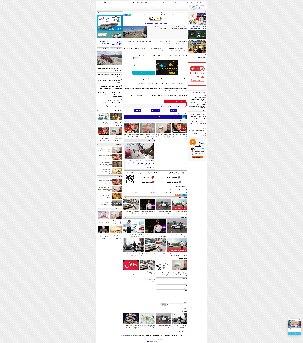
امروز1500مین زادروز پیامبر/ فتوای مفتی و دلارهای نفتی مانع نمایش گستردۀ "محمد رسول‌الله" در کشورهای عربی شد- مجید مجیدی (110, 94)
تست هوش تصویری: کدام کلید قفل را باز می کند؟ (197, 134)
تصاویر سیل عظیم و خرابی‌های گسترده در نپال (110, 106)
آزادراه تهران (168, 189)
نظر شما (185, 279)
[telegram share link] (128, 15)
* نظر (186, 291)
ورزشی (160, 2)
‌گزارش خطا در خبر (137, 14)
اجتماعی (181, 14)
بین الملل (156, 2)
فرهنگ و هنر (152, 2)
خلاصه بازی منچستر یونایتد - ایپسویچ (197, 28)
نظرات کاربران (155, 110)
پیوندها (151, 335)
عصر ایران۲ (173, 335)
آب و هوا (185, 2)
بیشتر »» (191, 12)
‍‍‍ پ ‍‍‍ (164, 14)
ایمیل (186, 286)
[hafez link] (155, 19)
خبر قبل (138, 110)
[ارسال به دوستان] (160, 14)
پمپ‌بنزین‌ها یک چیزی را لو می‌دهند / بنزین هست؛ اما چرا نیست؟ (141, 160)
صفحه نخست (185, 14)
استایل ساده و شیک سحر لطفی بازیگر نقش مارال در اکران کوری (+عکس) (197, 107)
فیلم (138, 2)
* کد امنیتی (185, 302)
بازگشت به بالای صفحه (180, 331)
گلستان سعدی (146, 177)
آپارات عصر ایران (147, 182)
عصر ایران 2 (135, 2)
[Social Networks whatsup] (178, 114)
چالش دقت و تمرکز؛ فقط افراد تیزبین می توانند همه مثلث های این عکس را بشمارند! (198, 113)
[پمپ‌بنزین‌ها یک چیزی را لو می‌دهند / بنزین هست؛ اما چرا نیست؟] (139, 151)
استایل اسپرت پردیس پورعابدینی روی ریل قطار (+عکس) (198, 100)
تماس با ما (199, 2)
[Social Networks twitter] (176, 114)
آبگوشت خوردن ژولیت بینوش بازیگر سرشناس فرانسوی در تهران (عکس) (199, 96)
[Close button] (300, 318)
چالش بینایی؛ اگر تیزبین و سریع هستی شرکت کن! (198, 127)
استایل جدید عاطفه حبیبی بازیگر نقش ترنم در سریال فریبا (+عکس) (197, 103)
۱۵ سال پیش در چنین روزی (147, 173)
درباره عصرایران (167, 335)
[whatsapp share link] (130, 15)
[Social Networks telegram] (174, 114)
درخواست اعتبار (143, 73)
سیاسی (169, 2)
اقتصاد (166, 2)
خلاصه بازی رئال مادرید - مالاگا (199, 26)
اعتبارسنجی (153, 281)
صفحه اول (203, 2)
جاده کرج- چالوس (174, 189)
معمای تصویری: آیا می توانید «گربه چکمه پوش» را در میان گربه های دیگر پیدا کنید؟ (198, 117)
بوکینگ (149, 281)
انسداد (180, 189)
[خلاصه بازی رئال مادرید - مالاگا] (197, 19)
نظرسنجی (189, 2)
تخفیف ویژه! (294, 333)
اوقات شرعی (181, 2)
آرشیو (196, 2)
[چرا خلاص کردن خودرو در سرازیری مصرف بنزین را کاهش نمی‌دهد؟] (109, 58)
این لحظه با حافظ (172, 177)
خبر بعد (172, 110)
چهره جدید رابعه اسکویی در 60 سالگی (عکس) (198, 93)
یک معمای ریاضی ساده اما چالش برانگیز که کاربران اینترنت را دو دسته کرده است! (197, 120)
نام (186, 281)
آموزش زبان (130, 2)
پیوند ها (177, 2)
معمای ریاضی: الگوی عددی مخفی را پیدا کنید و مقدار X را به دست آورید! (198, 124)
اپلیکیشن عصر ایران (129, 173)
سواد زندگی (173, 2)
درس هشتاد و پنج (201, 55)
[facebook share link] (126, 15)
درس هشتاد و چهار (201, 57)
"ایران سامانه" (148, 341)
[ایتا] (176, 195)
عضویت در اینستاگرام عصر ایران (172, 173)
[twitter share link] (124, 15)
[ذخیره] (161, 14)
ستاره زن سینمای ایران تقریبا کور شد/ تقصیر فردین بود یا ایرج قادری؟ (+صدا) (106, 43)
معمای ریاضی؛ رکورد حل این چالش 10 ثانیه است (197, 131)
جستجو (193, 2)
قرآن (144, 2)
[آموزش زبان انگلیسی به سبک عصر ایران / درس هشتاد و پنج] (197, 47)
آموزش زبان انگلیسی (172, 182)
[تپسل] (133, 58)
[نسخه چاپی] (159, 14)
